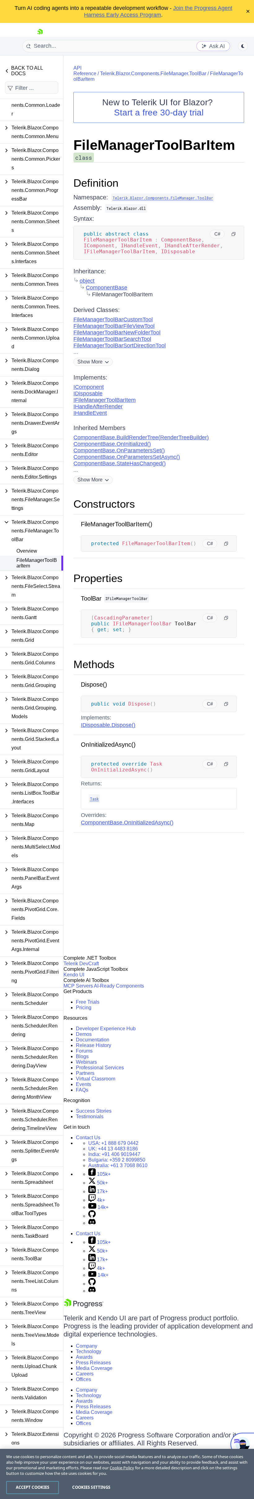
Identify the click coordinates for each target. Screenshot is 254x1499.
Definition (95, 183)
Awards (84, 1357)
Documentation (92, 1039)
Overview (26, 551)
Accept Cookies (33, 1487)
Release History (93, 1045)
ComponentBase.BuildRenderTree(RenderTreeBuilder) (141, 437)
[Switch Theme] (243, 46)
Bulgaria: (116, 1159)
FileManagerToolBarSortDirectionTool (119, 345)
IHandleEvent (90, 413)
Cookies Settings (91, 1487)
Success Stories (94, 1111)
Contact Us (88, 1137)
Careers (85, 1373)
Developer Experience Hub (106, 1028)
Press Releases (93, 1362)
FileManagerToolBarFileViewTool (114, 326)
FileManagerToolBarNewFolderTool (116, 332)
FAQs (82, 1090)
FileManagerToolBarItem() (116, 524)
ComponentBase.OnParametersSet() (119, 450)
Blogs (82, 1056)
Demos (84, 1034)
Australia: (117, 1165)
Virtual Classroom (95, 1078)
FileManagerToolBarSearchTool (112, 339)
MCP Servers (78, 985)
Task (94, 798)
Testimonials (89, 1116)
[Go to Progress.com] (84, 1306)
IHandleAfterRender (98, 406)
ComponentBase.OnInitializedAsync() (127, 822)
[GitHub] (92, 1216)
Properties (98, 578)
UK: (113, 1148)
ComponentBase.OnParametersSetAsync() (126, 457)
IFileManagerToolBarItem (104, 400)
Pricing (83, 1007)
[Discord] (92, 1223)
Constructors (104, 504)
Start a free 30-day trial (159, 112)
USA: (113, 1143)
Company (86, 1346)
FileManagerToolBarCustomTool (113, 319)
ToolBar (91, 598)
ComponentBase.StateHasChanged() (119, 463)
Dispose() (94, 684)
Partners (85, 1073)
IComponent (88, 387)
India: (114, 1154)
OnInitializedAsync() (108, 744)
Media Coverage (94, 1368)
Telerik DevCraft (81, 963)
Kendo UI (74, 974)
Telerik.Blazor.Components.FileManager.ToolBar (153, 73)
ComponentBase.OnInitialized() (112, 444)
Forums (84, 1051)
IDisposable (88, 393)
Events (83, 1084)
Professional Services (100, 1067)
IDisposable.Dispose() (108, 725)
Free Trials (87, 1002)
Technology (88, 1351)
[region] (127, 1474)
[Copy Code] (233, 234)
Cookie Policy (122, 1468)
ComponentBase (106, 288)
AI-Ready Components (119, 985)
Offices (83, 1379)
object (87, 281)
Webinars (86, 1062)
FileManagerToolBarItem (36, 563)
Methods (94, 664)
